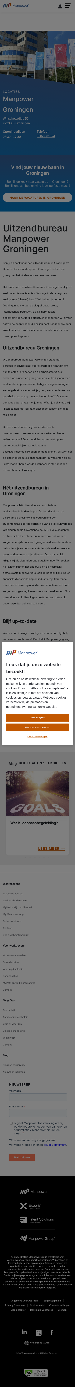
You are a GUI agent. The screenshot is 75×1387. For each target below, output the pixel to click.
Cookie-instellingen (37, 737)
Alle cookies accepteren (37, 727)
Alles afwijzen (37, 718)
